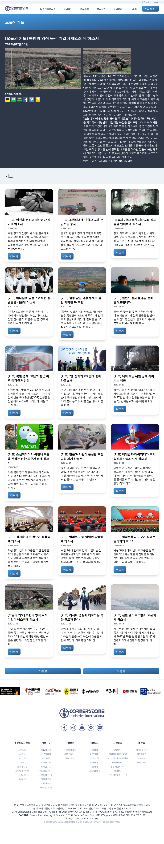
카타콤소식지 (142, 750)
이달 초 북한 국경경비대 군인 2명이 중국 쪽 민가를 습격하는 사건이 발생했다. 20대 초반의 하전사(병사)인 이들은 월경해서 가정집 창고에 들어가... (28, 636)
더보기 (14, 256)
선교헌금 (118, 750)
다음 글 (121, 671)
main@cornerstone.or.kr (137, 804)
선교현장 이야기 (46, 775)
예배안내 (94, 762)
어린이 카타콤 (46, 787)
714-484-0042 (97, 811)
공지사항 (145, 2)
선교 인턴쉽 (70, 758)
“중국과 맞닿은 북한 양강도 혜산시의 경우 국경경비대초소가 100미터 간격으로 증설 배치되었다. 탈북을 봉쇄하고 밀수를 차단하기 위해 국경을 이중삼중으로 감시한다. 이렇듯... (82, 319)
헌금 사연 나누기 (118, 766)
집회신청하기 (94, 770)
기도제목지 (142, 754)
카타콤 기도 (46, 766)
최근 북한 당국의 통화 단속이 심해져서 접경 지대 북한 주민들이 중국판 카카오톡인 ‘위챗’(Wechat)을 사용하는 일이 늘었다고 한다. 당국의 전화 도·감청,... (29, 479)
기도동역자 (46, 754)
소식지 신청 (94, 758)
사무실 (22, 754)
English (155, 2)
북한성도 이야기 (46, 770)
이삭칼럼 (46, 758)
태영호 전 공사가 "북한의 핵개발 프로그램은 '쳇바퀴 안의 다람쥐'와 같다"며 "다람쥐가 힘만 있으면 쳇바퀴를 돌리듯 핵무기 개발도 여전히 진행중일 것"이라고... (134, 475)
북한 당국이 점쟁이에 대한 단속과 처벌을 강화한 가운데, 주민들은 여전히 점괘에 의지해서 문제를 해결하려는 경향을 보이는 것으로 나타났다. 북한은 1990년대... (28, 240)
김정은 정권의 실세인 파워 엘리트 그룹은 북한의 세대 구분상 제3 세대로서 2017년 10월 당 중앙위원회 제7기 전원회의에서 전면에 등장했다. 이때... (134, 636)
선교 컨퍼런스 (70, 754)
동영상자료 (142, 762)
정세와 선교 (46, 783)
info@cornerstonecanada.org (82, 818)
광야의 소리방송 (22, 770)
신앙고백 (22, 758)
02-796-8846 (98, 804)
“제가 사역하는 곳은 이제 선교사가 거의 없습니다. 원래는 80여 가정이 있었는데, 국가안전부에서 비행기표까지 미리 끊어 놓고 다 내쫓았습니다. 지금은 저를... (82, 397)
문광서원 (22, 775)
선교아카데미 (70, 750)
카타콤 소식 (46, 762)
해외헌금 (118, 770)
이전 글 (43, 671)
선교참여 (94, 750)
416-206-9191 (138, 815)
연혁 (22, 762)
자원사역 (94, 766)
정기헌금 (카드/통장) (118, 754)
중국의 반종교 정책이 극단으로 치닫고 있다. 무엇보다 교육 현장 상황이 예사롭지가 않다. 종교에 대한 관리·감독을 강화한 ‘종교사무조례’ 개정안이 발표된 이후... (82, 240)
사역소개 (22, 750)
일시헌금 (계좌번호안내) (117, 758)
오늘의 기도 (46, 750)
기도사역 (94, 754)
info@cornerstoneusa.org (138, 811)
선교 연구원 (22, 766)
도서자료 (142, 758)
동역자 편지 (46, 779)
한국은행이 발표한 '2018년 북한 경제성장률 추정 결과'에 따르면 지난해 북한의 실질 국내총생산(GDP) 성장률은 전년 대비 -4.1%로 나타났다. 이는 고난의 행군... (29, 397)
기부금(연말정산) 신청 (117, 775)
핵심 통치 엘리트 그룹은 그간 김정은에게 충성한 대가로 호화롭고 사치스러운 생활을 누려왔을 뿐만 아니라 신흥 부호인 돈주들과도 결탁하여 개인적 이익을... (28, 558)
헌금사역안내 (118, 762)
